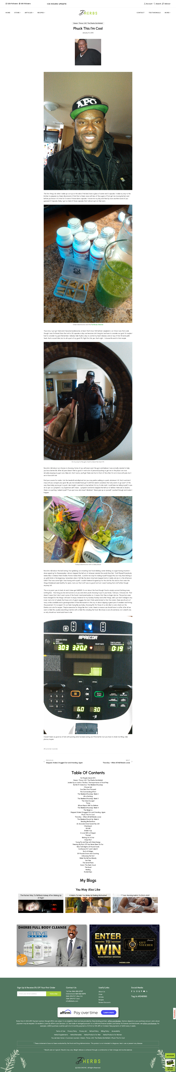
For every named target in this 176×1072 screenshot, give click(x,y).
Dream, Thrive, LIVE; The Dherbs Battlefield (88, 23)
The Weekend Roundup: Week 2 (88, 794)
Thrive (88, 803)
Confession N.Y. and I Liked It (88, 849)
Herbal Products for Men (92, 1035)
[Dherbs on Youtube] (144, 991)
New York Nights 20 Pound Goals (88, 847)
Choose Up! (88, 787)
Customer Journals (51, 749)
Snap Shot (88, 840)
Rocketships (88, 872)
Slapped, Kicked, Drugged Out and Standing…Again (88, 812)
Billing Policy (105, 1031)
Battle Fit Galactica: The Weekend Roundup (88, 785)
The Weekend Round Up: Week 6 (88, 819)
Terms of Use (60, 1031)
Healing (88, 870)
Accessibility (116, 1031)
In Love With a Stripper (88, 833)
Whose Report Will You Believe (88, 805)
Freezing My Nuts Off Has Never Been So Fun (88, 844)
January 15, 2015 (88, 33)
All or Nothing (88, 796)
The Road (88, 867)
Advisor (170, 1056)
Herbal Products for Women (112, 1035)
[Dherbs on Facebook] (131, 991)
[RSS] (146, 991)
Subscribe (53, 994)
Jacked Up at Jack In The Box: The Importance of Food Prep (88, 783)
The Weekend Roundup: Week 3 (88, 798)
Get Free (88, 860)
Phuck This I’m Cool (88, 815)
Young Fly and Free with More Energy (88, 842)
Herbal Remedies (76, 1035)
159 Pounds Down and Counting (88, 853)
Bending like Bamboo (88, 821)
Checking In (88, 826)
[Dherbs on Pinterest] (141, 991)
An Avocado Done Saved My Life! (88, 824)
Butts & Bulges (88, 851)
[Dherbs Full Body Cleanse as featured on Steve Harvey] (51, 945)
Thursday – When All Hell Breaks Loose (88, 817)
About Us (102, 992)
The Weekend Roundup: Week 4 (88, 808)
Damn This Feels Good (88, 865)
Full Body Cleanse (97, 324)
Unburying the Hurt (88, 856)
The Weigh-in (88, 810)
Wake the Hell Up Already (88, 858)
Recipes (101, 1000)
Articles (101, 997)
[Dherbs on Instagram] (137, 991)
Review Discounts (105, 1002)
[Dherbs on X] (134, 991)
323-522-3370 (80, 994)
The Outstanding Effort (88, 792)
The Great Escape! (88, 801)
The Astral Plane (88, 863)
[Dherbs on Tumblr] (139, 991)
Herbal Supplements (61, 1035)
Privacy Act (83, 1031)
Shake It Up (88, 831)
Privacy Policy (72, 1031)
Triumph (88, 835)
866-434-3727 (77, 991)
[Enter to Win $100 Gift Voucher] (124, 945)
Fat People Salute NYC (88, 778)
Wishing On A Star (88, 837)
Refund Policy (94, 1031)
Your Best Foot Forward (88, 789)
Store (100, 994)
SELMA (88, 828)
